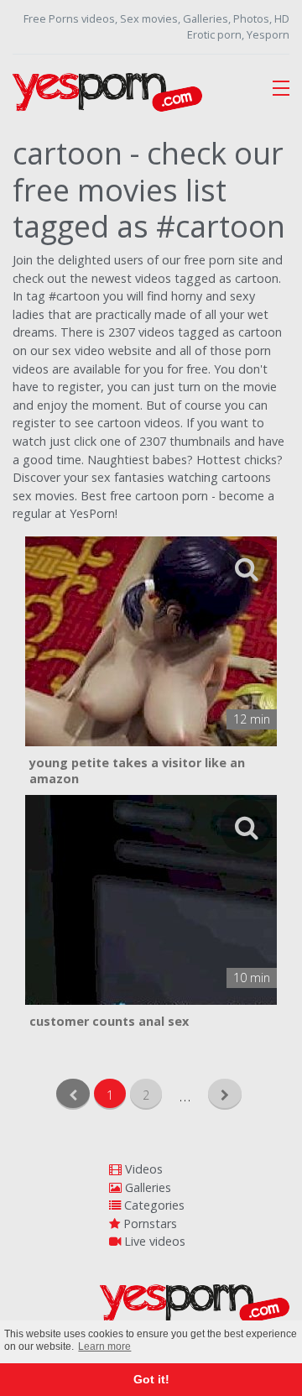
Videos (142, 1169)
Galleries (146, 1187)
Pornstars (148, 1223)
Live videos (153, 1241)
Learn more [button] (104, 1346)
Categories (153, 1205)
